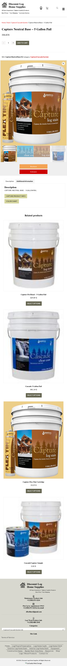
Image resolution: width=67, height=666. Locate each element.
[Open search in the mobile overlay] (56, 8)
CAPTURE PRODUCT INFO (15, 196)
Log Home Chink (55, 646)
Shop (58, 651)
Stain (8, 23)
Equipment (55, 648)
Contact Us (43, 653)
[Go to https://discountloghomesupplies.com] (15, 8)
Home (4, 23)
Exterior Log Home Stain (17, 648)
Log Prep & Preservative (21, 646)
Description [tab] (10, 181)
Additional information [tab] (25, 181)
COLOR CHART (11, 201)
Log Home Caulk (40, 646)
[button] (41, 8)
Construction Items (14, 651)
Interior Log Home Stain (38, 648)
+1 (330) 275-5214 (33, 600)
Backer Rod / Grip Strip (34, 651)
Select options (33, 303)
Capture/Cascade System (19, 23)
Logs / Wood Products (28, 653)
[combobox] (33, 629)
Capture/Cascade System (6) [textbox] (33, 630)
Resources (49, 651)
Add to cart (22, 43)
